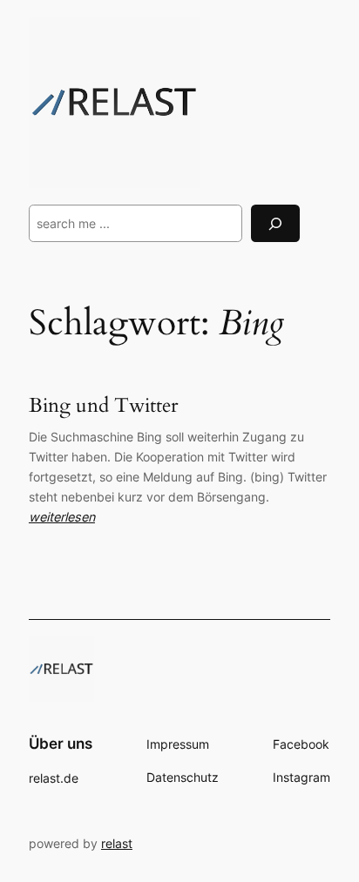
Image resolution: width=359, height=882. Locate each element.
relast (116, 843)
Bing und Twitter (103, 406)
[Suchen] (275, 223)
